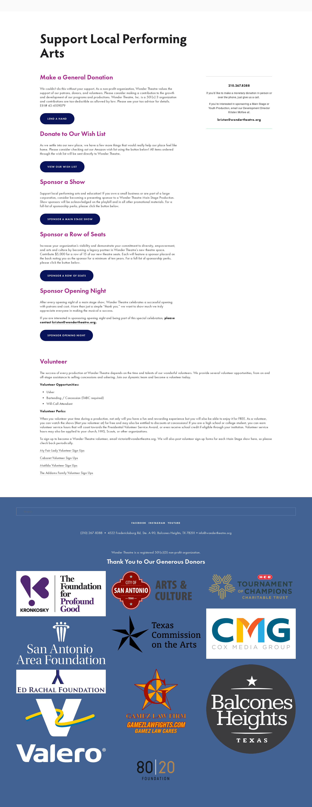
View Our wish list (62, 166)
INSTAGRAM (157, 523)
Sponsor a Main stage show (70, 219)
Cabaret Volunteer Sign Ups (59, 458)
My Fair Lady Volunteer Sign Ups (62, 450)
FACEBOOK (138, 523)
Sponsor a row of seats (66, 275)
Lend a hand (57, 118)
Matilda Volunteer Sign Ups (58, 465)
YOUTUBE (174, 523)
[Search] (17, 6)
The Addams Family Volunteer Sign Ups (66, 473)
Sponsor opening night (66, 335)
